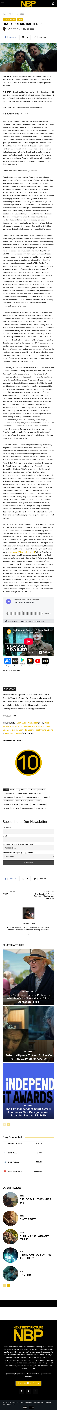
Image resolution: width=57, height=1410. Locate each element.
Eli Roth (18, 797)
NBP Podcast (28, 991)
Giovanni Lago (15, 29)
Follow (39, 1144)
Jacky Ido (45, 797)
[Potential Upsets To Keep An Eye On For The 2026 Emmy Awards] (28, 1034)
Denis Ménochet (35, 793)
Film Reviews (13, 14)
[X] (29, 934)
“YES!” (5, 894)
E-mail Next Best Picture (28, 1383)
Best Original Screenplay (34, 726)
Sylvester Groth (27, 808)
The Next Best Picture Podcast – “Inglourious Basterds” (44, 896)
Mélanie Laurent (34, 801)
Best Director (16, 726)
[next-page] (8, 1124)
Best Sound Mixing (13, 733)
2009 (22, 14)
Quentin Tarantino (39, 804)
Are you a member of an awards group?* (19, 844)
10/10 (12, 790)
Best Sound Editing (44, 730)
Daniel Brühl (22, 793)
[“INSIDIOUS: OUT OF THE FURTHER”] (10, 1255)
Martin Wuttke (21, 801)
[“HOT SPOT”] (10, 1218)
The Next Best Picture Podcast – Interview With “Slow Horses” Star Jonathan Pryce (28, 998)
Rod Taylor (15, 808)
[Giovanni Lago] (5, 29)
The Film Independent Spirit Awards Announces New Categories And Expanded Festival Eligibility (28, 1112)
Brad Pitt (41, 790)
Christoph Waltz (9, 793)
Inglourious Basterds (31, 797)
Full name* (7, 828)
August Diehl (21, 790)
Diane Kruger (9, 797)
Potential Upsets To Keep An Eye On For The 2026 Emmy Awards (28, 1057)
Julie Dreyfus (8, 801)
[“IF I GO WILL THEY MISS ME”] (10, 1199)
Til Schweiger (41, 808)
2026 (22, 1196)
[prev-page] (4, 1124)
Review (6, 808)
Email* (5, 836)
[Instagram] (28, 1391)
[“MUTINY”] (10, 1273)
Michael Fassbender (11, 804)
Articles (28, 1051)
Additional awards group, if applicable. (18, 853)
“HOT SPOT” (28, 1219)
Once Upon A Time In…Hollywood (21, 552)
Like (40, 1153)
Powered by (7, 670)
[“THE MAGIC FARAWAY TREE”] (10, 1236)
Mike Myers (25, 804)
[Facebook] (21, 1391)
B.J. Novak (32, 790)
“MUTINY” (26, 1274)
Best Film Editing (26, 730)
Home (5, 14)
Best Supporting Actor (27, 723)
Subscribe (38, 1171)
